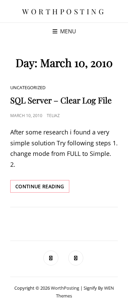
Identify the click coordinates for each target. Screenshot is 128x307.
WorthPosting (64, 11)
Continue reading (42, 188)
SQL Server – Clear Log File (61, 100)
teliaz (53, 115)
